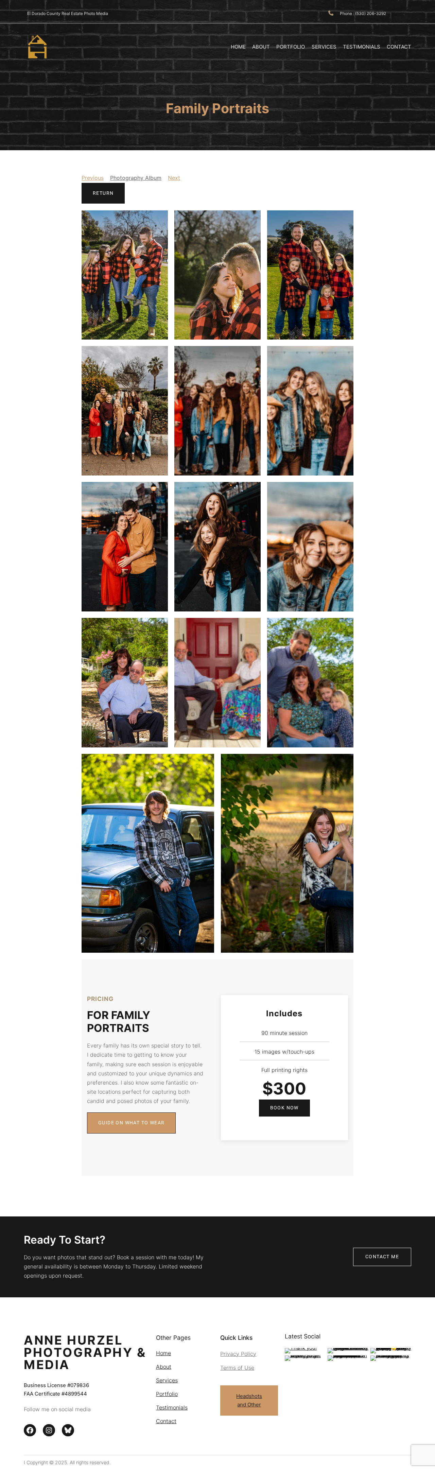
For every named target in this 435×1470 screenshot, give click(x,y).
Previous (93, 177)
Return (103, 193)
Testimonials (172, 1407)
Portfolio (167, 1393)
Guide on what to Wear (131, 1122)
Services (167, 1380)
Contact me (382, 1256)
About (163, 1366)
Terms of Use (237, 1367)
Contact (166, 1421)
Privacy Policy (238, 1353)
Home (163, 1353)
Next (174, 177)
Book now (284, 1107)
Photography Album (135, 177)
